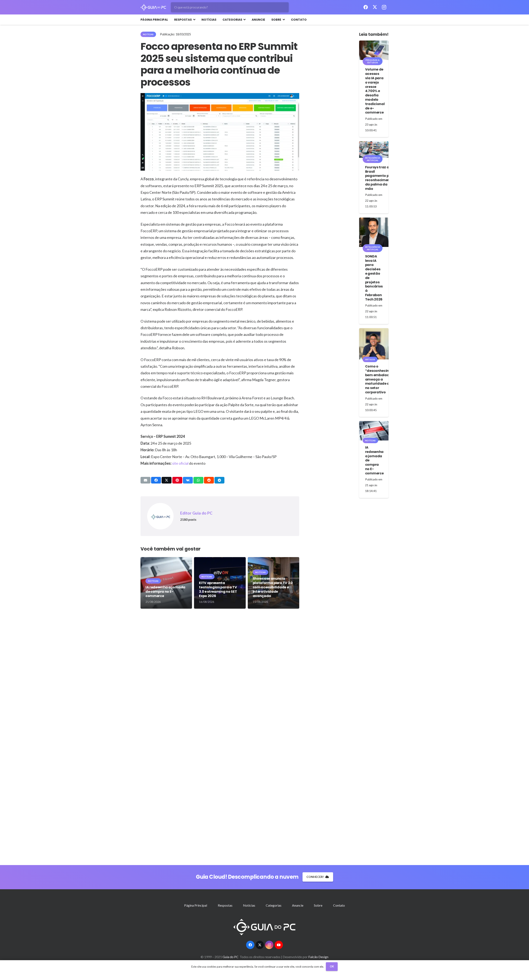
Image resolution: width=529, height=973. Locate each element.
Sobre (318, 905)
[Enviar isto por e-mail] (145, 480)
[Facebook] (365, 7)
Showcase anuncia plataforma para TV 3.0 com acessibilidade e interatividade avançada (273, 587)
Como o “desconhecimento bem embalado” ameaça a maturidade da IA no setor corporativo (381, 379)
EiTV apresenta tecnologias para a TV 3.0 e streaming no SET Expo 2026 (218, 589)
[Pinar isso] (177, 480)
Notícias (249, 905)
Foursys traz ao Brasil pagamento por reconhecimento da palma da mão (379, 178)
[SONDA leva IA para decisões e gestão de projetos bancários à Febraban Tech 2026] (373, 232)
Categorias (273, 905)
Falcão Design (318, 957)
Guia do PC (231, 957)
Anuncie (297, 905)
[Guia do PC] (153, 7)
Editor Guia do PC (196, 513)
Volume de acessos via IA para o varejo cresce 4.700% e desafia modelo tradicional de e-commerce (375, 91)
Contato (339, 905)
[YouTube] (279, 945)
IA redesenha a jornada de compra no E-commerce (165, 591)
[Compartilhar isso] (156, 480)
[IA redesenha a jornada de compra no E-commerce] (373, 430)
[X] (374, 7)
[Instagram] (383, 7)
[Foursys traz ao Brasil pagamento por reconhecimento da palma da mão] (373, 149)
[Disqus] (220, 676)
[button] (193, 19)
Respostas (225, 905)
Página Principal (195, 905)
